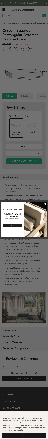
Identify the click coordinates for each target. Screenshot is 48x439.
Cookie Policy (18, 430)
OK (24, 435)
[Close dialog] (45, 204)
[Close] (45, 414)
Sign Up (12, 225)
